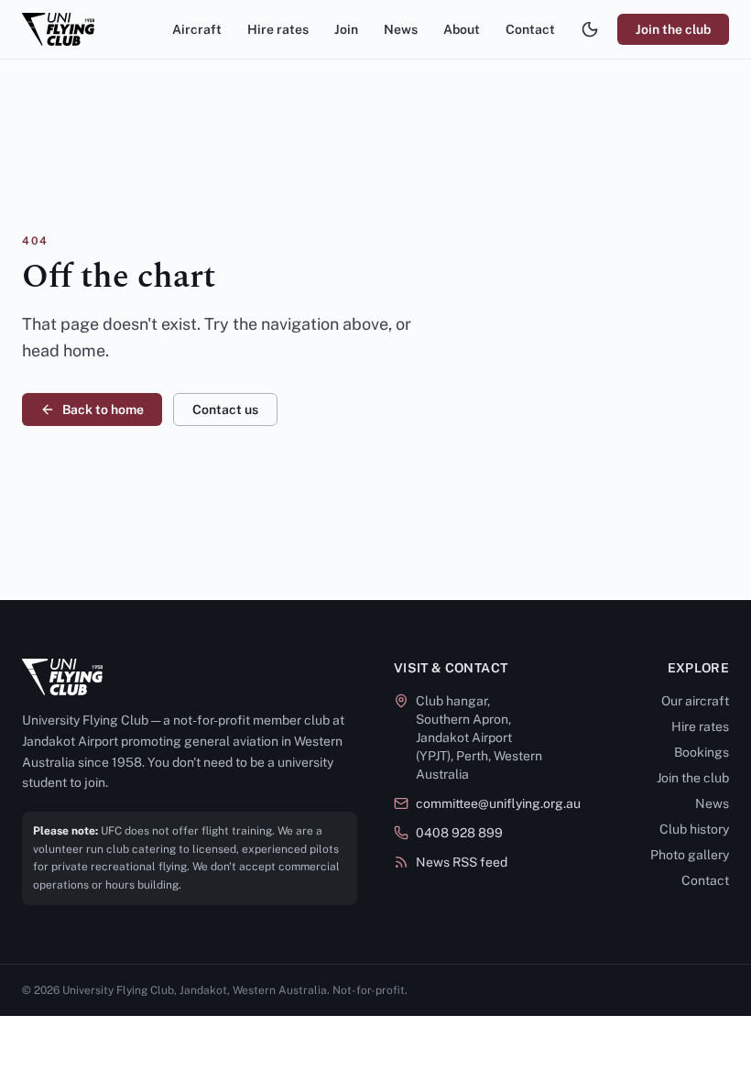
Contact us (225, 409)
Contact (530, 29)
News (401, 29)
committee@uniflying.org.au (498, 803)
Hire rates (278, 29)
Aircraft (197, 29)
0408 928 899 (459, 832)
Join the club (673, 29)
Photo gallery (689, 854)
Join (346, 29)
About (461, 29)
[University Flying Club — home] (58, 29)
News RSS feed (461, 862)
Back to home (103, 409)
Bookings (701, 752)
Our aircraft (695, 700)
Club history (694, 829)
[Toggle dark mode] (589, 29)
